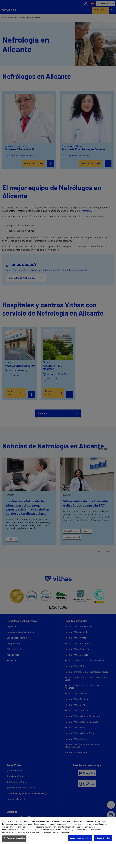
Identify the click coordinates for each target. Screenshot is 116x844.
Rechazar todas (103, 838)
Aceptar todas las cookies (80, 838)
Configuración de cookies (14, 838)
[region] (58, 830)
